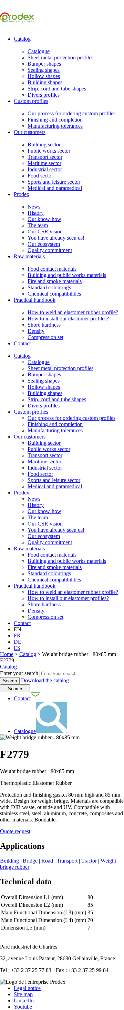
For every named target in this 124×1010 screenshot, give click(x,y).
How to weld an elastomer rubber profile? (73, 312)
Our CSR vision (45, 231)
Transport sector (45, 157)
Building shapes (45, 82)
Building (9, 861)
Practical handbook (34, 300)
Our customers (29, 132)
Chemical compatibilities (54, 294)
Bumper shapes (44, 64)
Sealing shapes (44, 70)
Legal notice (27, 988)
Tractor (89, 861)
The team (38, 225)
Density (36, 331)
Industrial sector (45, 169)
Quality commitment (50, 250)
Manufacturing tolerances (55, 126)
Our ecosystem (44, 244)
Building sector (44, 144)
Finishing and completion (55, 120)
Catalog (22, 39)
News (34, 207)
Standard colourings (49, 287)
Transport (67, 861)
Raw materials (29, 256)
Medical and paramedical (55, 188)
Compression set (45, 337)
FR (17, 635)
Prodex (21, 194)
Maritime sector (44, 163)
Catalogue (39, 51)
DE (17, 642)
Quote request (15, 831)
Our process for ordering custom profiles (71, 113)
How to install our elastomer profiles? (68, 318)
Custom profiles (31, 101)
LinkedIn (24, 1000)
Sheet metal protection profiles (60, 57)
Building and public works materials (67, 275)
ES (17, 648)
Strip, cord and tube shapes (57, 89)
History (36, 213)
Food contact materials (52, 269)
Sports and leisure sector (54, 182)
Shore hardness (44, 325)
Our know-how (44, 219)
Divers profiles (44, 95)
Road (47, 861)
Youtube (23, 1007)
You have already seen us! (56, 238)
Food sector (40, 176)
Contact (22, 343)
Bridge (30, 861)
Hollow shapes (44, 76)
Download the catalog (45, 680)
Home (6, 654)
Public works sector (49, 151)
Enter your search (19, 673)
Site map (23, 994)
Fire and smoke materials (55, 281)
